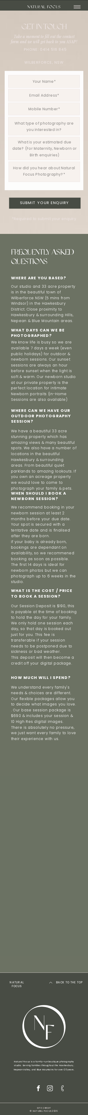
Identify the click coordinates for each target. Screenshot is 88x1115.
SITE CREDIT (44, 1108)
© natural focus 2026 (44, 1111)
